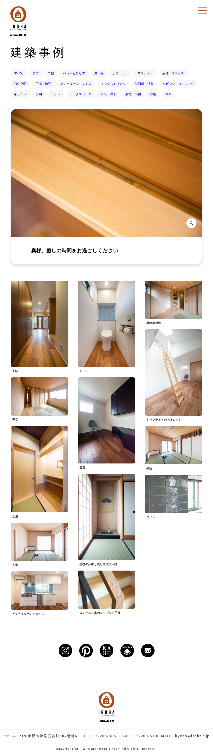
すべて (18, 73)
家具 (168, 94)
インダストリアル (113, 84)
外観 (51, 73)
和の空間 (20, 84)
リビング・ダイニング (178, 84)
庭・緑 (99, 73)
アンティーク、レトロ (76, 84)
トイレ (55, 94)
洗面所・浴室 (144, 84)
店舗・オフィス (173, 73)
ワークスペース (80, 94)
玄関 (39, 94)
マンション (145, 73)
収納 (153, 94)
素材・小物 (133, 94)
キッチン (20, 94)
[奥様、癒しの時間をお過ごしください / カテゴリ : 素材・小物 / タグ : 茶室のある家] (106, 173)
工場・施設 (43, 84)
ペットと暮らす (74, 73)
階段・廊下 (108, 94)
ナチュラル (120, 73)
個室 (35, 73)
